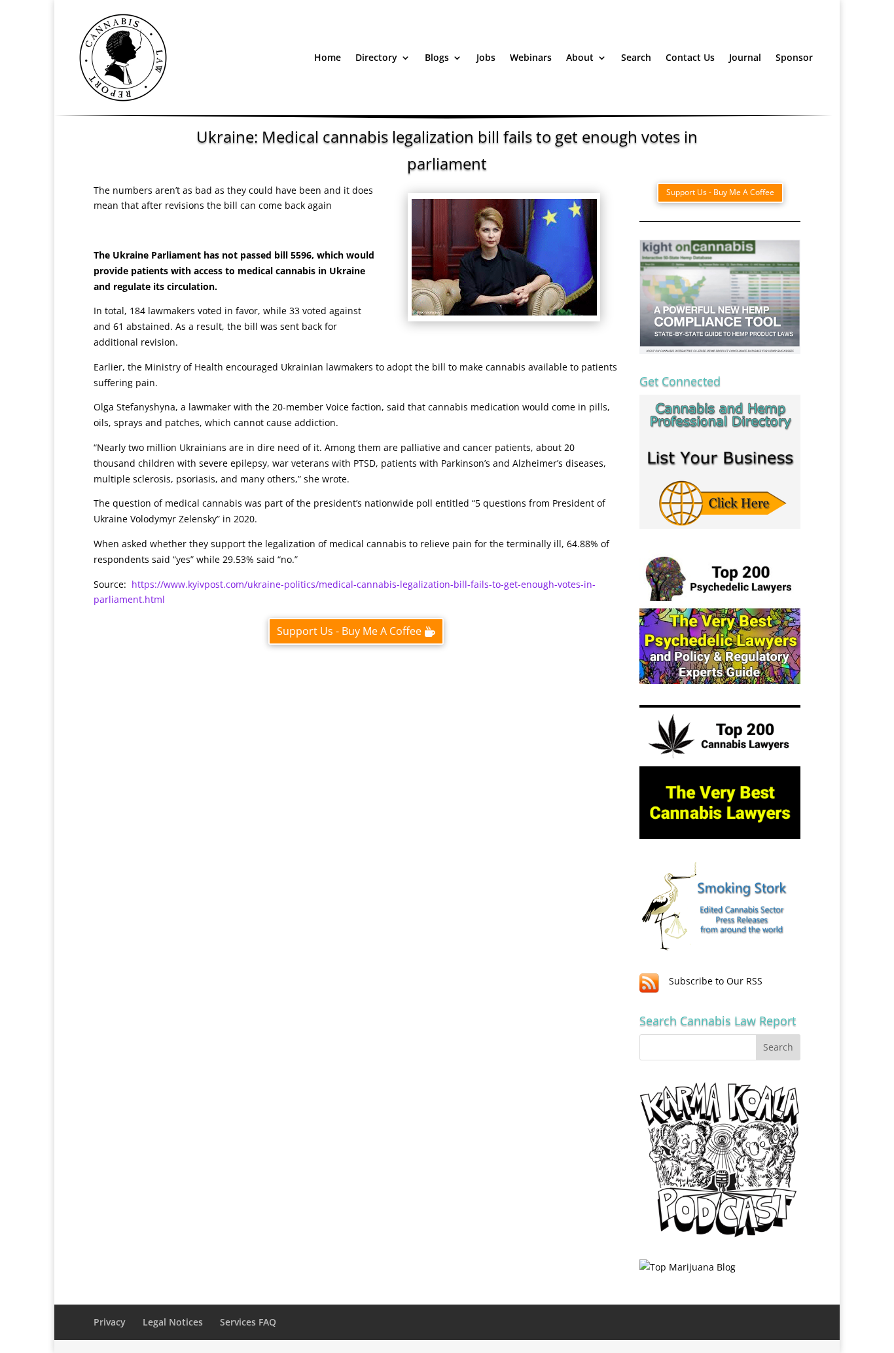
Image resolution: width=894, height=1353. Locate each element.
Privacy (110, 1322)
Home (327, 57)
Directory (376, 57)
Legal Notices (173, 1322)
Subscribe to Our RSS (715, 981)
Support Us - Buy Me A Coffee (349, 631)
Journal (745, 57)
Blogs (437, 57)
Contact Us (690, 57)
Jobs (485, 57)
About (580, 57)
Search (636, 57)
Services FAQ (248, 1322)
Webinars (531, 57)
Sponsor (794, 57)
